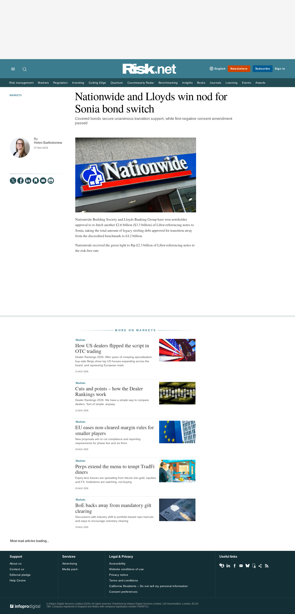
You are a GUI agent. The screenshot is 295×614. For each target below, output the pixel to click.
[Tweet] (13, 180)
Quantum (117, 82)
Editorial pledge (20, 574)
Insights (187, 82)
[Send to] (43, 180)
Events (246, 82)
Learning (231, 82)
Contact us (17, 569)
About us (15, 563)
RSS (266, 565)
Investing (78, 82)
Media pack (70, 569)
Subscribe (262, 68)
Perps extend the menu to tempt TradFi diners (115, 469)
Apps (253, 565)
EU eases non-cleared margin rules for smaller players (114, 430)
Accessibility (117, 563)
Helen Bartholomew (48, 142)
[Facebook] (20, 180)
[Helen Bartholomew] (20, 148)
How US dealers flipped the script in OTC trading (112, 348)
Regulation (60, 82)
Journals (215, 82)
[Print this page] (51, 180)
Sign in (280, 68)
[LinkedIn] (28, 180)
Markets (43, 82)
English (220, 68)
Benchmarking (168, 82)
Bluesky (247, 565)
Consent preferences (123, 591)
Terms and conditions (123, 580)
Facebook (234, 565)
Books (201, 82)
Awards (260, 82)
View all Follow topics (221, 565)
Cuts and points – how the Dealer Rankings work (109, 391)
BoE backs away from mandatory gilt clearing (113, 507)
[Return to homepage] (149, 73)
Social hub (260, 565)
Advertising (69, 563)
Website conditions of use (126, 569)
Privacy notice (118, 574)
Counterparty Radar (140, 82)
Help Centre (18, 580)
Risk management (21, 82)
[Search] (25, 69)
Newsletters (239, 68)
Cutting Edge (97, 82)
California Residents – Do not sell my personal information (148, 586)
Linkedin (228, 565)
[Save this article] (36, 180)
